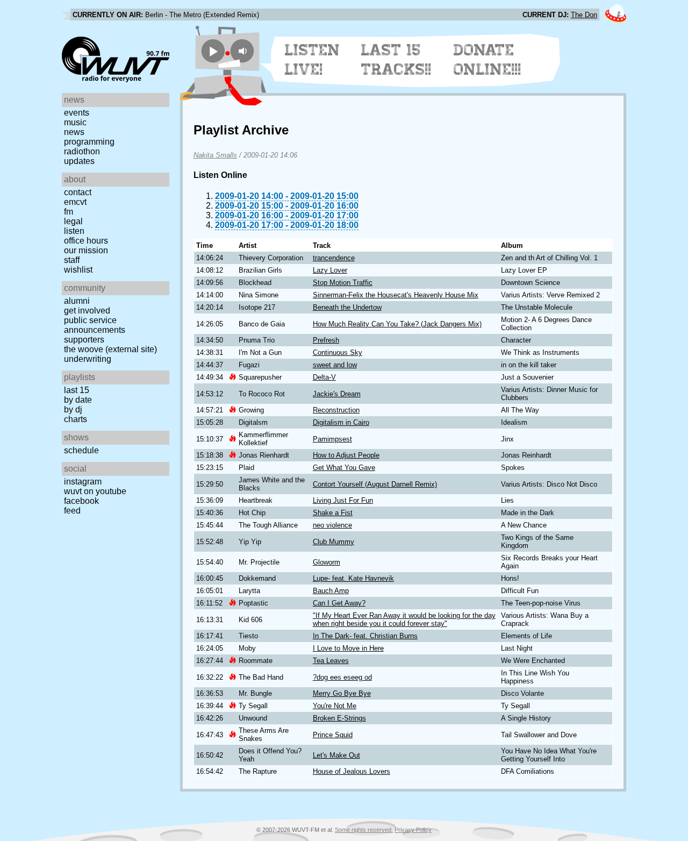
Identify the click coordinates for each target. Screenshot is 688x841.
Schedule (81, 450)
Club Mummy (333, 542)
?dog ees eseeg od (342, 677)
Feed (72, 510)
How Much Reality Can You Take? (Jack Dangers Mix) (397, 324)
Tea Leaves (331, 661)
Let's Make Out (336, 755)
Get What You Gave (344, 468)
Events (76, 112)
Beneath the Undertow (347, 307)
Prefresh (326, 340)
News (74, 132)
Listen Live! (312, 59)
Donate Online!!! (487, 59)
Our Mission (86, 250)
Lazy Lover (330, 270)
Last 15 (76, 390)
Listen (74, 231)
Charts (75, 419)
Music (75, 122)
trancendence (334, 258)
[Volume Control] (244, 51)
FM (68, 211)
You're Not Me (334, 706)
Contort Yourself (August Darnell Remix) (375, 484)
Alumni (77, 300)
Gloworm (326, 562)
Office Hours (86, 240)
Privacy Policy (413, 829)
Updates (79, 161)
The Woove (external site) (110, 349)
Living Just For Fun (343, 500)
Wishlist (78, 269)
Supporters (84, 339)
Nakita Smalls (215, 155)
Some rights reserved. (364, 829)
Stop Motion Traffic (342, 283)
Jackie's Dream (337, 394)
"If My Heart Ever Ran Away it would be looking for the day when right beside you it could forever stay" (404, 619)
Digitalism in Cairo (341, 422)
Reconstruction (336, 410)
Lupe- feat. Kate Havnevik (353, 578)
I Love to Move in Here (348, 648)
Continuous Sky (337, 352)
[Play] (213, 51)
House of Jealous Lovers (351, 771)
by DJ (73, 409)
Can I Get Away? (339, 603)
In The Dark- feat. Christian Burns (365, 636)
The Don (584, 15)
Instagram (83, 481)
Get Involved (87, 310)
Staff (72, 260)
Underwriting (87, 359)
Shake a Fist (333, 513)
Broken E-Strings (339, 718)
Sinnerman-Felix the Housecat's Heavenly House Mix (395, 295)
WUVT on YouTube (95, 491)
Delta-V (324, 377)
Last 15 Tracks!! (396, 59)
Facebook (81, 500)
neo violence (332, 525)
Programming (89, 141)
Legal (73, 221)
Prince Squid (333, 735)
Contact (77, 192)
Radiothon (82, 151)
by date (78, 399)
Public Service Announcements (94, 325)
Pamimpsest (332, 439)
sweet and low (335, 365)
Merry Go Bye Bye (342, 693)
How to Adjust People (346, 455)
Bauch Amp (331, 591)
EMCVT (75, 201)
